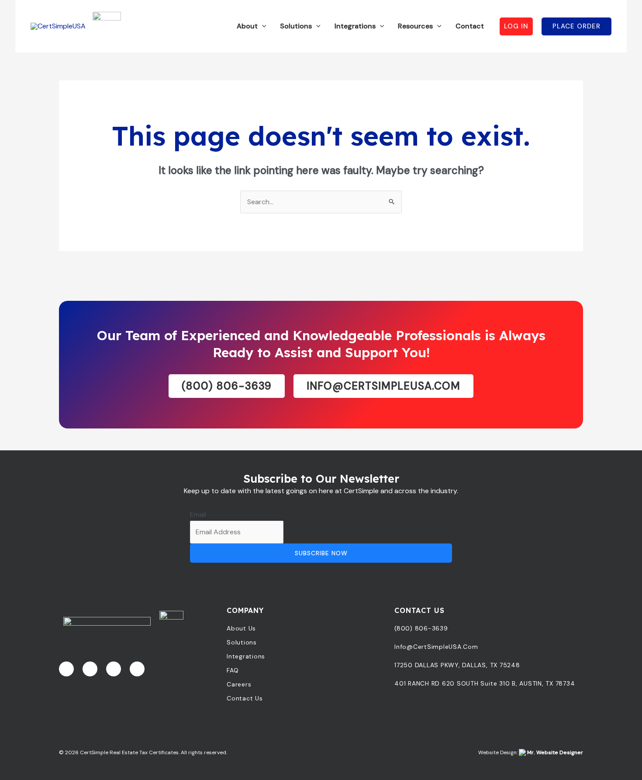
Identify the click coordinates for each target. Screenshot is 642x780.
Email (198, 514)
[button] (262, 26)
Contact (470, 26)
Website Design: (530, 752)
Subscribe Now (321, 553)
